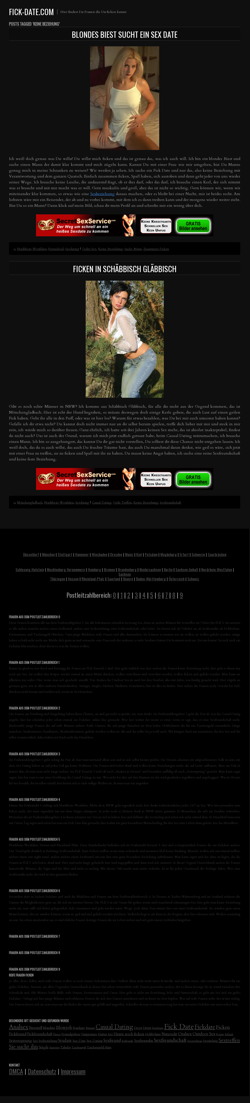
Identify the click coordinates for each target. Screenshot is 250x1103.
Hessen (73, 578)
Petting (220, 1034)
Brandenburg (127, 569)
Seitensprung (20, 1040)
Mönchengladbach (29, 502)
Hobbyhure (153, 1034)
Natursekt (169, 1034)
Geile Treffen (122, 502)
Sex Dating (94, 1040)
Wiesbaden (99, 554)
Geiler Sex (89, 249)
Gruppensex (89, 1034)
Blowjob (64, 1027)
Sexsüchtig (210, 1041)
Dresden (116, 554)
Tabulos (65, 1047)
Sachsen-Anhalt (187, 569)
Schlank (229, 1034)
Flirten (57, 1034)
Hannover (82, 554)
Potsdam (151, 554)
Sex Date (79, 1040)
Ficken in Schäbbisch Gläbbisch (124, 268)
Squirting (54, 1047)
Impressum (73, 1071)
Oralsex (185, 1034)
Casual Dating (101, 502)
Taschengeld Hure (99, 1047)
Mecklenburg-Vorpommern (66, 569)
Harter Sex (105, 1034)
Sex (35, 1041)
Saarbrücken (217, 554)
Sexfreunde (127, 1041)
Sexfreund (112, 1040)
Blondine (49, 1028)
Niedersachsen (150, 569)
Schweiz (193, 578)
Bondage (79, 1028)
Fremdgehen (70, 1034)
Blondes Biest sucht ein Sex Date (124, 34)
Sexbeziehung (102, 194)
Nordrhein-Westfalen (31, 249)
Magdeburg (168, 554)
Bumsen (90, 1028)
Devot (138, 1028)
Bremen (109, 569)
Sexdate (65, 1040)
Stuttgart (65, 554)
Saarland (113, 578)
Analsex (18, 1027)
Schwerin (198, 554)
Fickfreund (17, 1034)
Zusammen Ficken (156, 249)
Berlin (168, 569)
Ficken (223, 1027)
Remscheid (56, 249)
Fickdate (204, 1027)
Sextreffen (229, 1040)
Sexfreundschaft (170, 502)
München (48, 554)
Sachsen (125, 574)
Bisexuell (35, 1027)
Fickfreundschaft (39, 1034)
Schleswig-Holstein (30, 569)
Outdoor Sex (204, 1034)
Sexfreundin (143, 1040)
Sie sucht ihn (23, 1046)
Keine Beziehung (110, 249)
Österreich (177, 578)
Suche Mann (133, 249)
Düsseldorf (31, 554)
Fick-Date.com (31, 11)
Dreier (147, 1028)
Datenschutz (42, 1071)
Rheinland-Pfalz (93, 578)
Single (44, 1047)
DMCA (16, 1071)
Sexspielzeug (194, 1041)
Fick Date (179, 1027)
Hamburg (94, 569)
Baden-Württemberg (151, 578)
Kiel (139, 554)
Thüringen (57, 578)
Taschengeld (79, 1047)
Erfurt (184, 554)
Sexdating (72, 249)
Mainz (129, 554)
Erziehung (157, 1028)
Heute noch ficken (129, 1034)
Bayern (128, 578)
